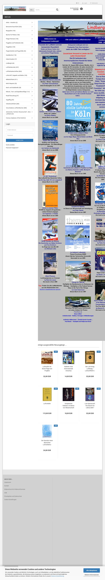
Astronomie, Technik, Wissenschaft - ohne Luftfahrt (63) (18, 113)
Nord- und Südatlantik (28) (13, 87)
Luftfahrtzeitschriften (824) (14, 71)
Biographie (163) (10, 30)
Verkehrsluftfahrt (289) (12, 104)
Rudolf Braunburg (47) (12, 95)
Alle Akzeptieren (91, 570)
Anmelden (19, 140)
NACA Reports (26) (11, 83)
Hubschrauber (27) (11, 59)
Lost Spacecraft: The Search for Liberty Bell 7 (90, 406)
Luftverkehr (47, 403)
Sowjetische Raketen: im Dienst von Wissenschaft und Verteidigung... (68, 406)
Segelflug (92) (10, 100)
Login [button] (85, 3)
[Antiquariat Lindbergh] (15, 9)
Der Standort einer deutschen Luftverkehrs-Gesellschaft (47, 443)
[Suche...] (57, 10)
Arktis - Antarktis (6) (12, 22)
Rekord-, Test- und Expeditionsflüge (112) (18, 91)
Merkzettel (94, 3)
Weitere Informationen (92, 575)
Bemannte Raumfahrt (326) (14, 26)
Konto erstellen (10, 145)
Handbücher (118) (11, 55)
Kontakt (6, 486)
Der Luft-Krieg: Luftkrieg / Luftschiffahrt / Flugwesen (90, 369)
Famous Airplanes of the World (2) (16, 118)
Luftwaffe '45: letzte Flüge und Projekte (47, 369)
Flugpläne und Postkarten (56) (14, 43)
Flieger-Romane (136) (12, 39)
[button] (78, 3)
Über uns (8, 17)
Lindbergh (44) (10, 63)
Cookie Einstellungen (10, 499)
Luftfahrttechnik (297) (12, 67)
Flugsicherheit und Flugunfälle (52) (16, 51)
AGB (5, 493)
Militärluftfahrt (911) (12, 79)
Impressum (7, 482)
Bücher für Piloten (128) (13, 35)
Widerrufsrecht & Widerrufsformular (14, 489)
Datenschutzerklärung (57, 576)
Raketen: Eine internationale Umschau (68, 369)
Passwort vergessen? (12, 147)
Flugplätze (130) (10, 47)
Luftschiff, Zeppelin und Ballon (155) (16, 75)
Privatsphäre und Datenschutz (13, 496)
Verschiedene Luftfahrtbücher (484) (16, 108)
